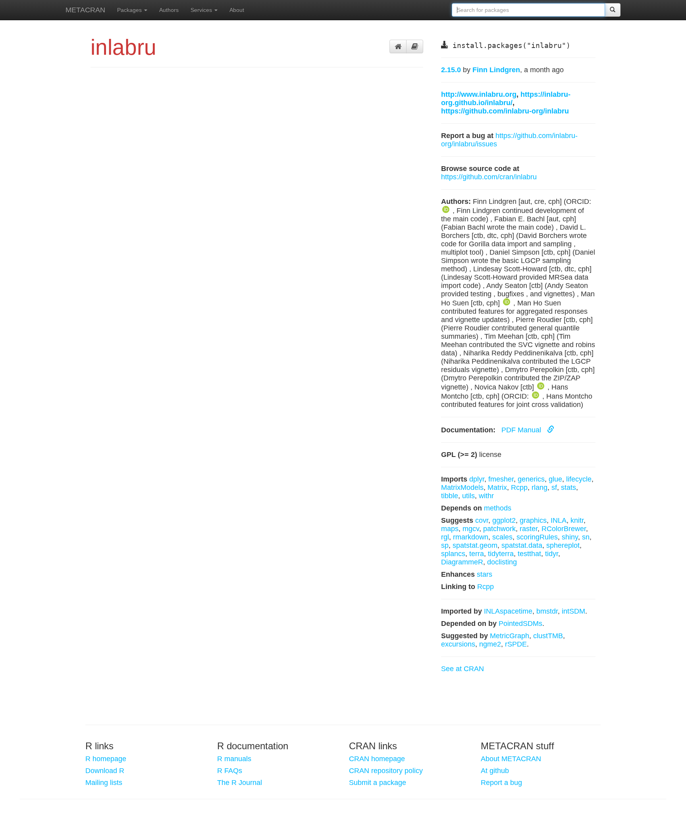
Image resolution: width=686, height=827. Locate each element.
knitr (577, 520)
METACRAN (85, 10)
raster (529, 529)
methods (497, 508)
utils (468, 496)
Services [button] (202, 10)
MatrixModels (462, 487)
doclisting (502, 562)
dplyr (476, 479)
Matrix (497, 487)
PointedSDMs (520, 623)
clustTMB (548, 636)
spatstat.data (521, 545)
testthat (529, 554)
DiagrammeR (462, 562)
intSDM (573, 611)
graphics (533, 520)
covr (481, 520)
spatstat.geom (475, 545)
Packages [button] (130, 10)
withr (486, 496)
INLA (559, 520)
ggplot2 (504, 520)
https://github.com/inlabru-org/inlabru (505, 111)
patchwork (499, 529)
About (236, 10)
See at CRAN (462, 669)
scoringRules (537, 537)
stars (484, 574)
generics (531, 479)
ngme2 (490, 644)
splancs (453, 554)
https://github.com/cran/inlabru (489, 177)
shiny (570, 537)
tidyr (551, 554)
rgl (445, 537)
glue (555, 479)
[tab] (398, 46)
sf (554, 487)
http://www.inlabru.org (478, 94)
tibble (449, 496)
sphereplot (563, 545)
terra (476, 554)
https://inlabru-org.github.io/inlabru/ (505, 98)
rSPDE (516, 644)
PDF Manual (522, 430)
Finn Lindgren (496, 70)
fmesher (501, 479)
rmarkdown (470, 537)
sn (586, 537)
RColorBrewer (563, 529)
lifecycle (579, 479)
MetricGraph (509, 636)
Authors (169, 10)
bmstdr (547, 611)
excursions (458, 644)
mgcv (470, 529)
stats (568, 487)
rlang (539, 487)
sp (445, 545)
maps (450, 529)
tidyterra (501, 554)
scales (502, 537)
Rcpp (519, 487)
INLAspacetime (508, 611)
